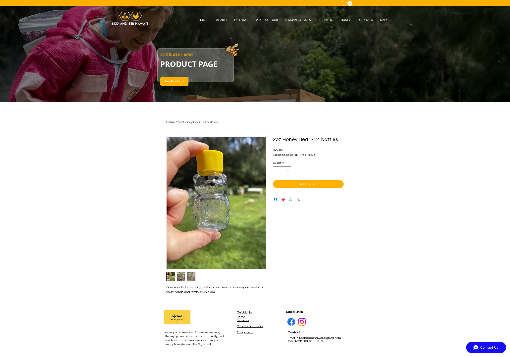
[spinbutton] (282, 170)
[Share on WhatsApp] (290, 199)
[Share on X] (298, 199)
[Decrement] (276, 170)
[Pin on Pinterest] (283, 199)
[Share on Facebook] (275, 199)
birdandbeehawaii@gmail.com (319, 337)
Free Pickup (307, 155)
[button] (347, 3)
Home (170, 122)
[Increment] (288, 170)
